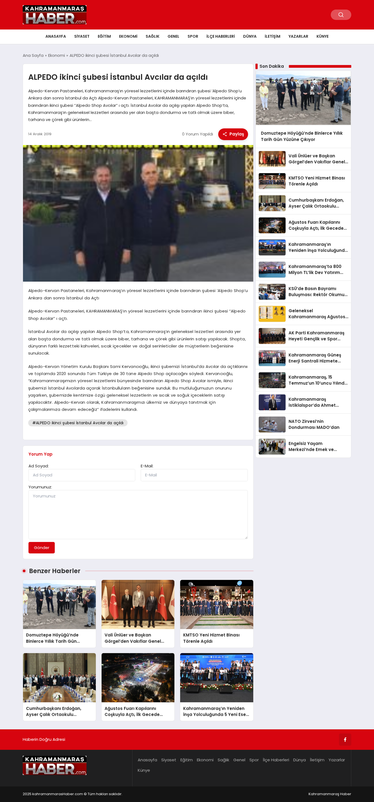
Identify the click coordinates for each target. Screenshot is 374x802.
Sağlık (152, 36)
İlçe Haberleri (220, 36)
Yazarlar (298, 36)
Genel (173, 36)
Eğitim (104, 36)
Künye (323, 36)
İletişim (272, 36)
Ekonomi (128, 36)
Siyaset (82, 36)
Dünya (250, 36)
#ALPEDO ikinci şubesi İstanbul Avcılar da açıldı (78, 423)
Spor (193, 36)
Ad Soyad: (38, 466)
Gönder (41, 547)
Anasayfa (55, 36)
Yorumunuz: (40, 487)
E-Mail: (147, 466)
